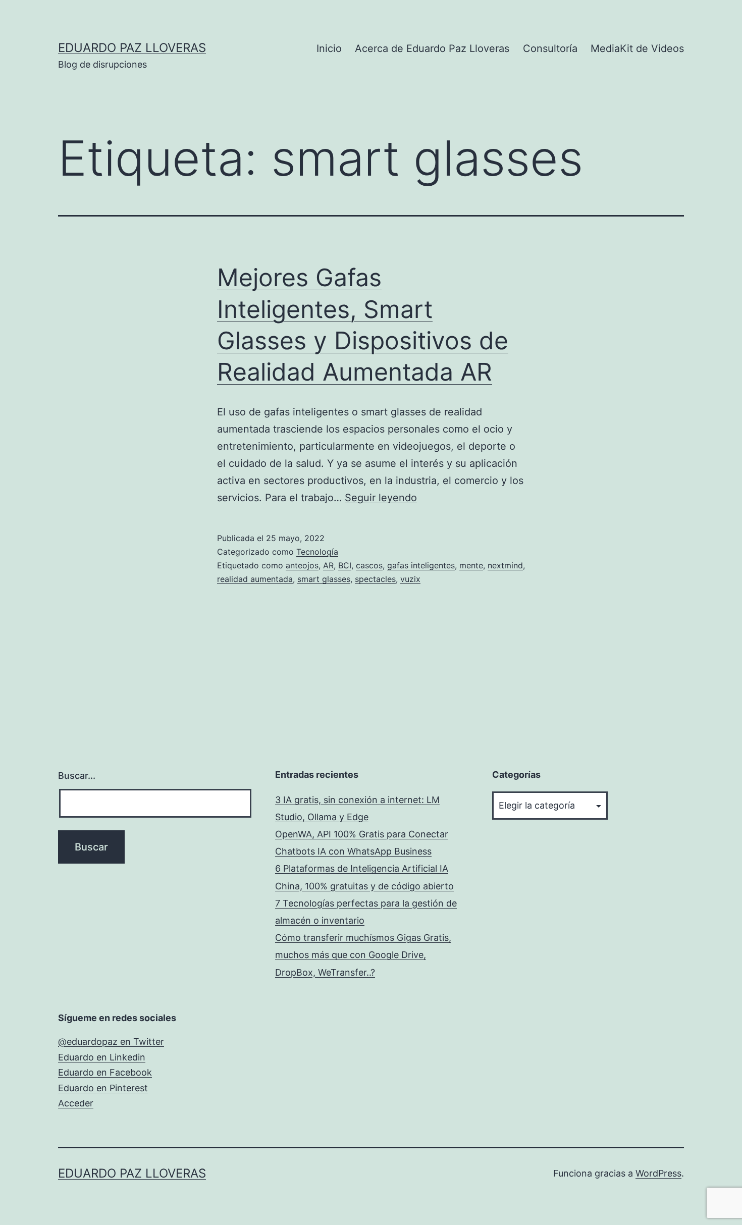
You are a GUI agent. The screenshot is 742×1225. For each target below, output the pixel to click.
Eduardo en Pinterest (103, 1088)
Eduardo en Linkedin (101, 1057)
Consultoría (550, 48)
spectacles (375, 579)
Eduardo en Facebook (105, 1072)
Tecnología (317, 552)
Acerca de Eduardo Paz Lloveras (432, 48)
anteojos (302, 565)
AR (328, 565)
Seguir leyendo (381, 498)
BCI (344, 565)
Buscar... (76, 775)
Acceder (75, 1103)
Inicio (329, 48)
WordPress (658, 1173)
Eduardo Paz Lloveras (132, 47)
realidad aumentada (255, 579)
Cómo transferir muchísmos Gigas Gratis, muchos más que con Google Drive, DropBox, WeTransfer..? (363, 954)
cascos (369, 565)
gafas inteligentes (421, 565)
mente (471, 565)
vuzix (410, 579)
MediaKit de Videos (637, 48)
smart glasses (323, 579)
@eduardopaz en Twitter (111, 1041)
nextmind (505, 565)
